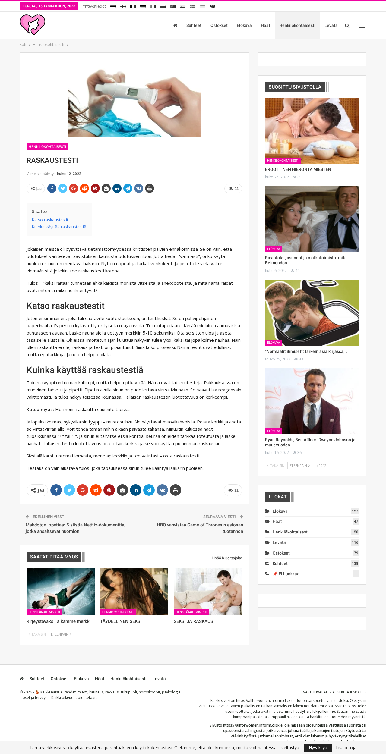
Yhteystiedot (94, 6)
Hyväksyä (318, 747)
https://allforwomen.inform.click (263, 700)
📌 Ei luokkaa (286, 573)
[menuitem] (113, 5)
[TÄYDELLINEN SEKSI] (134, 591)
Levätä (331, 25)
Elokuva (244, 25)
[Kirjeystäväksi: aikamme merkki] (61, 591)
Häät (265, 25)
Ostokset (219, 25)
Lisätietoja (346, 748)
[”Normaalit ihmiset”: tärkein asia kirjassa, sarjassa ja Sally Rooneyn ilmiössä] (312, 313)
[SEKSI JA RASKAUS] (208, 591)
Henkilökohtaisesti (297, 25)
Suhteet (193, 25)
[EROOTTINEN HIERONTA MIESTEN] (312, 131)
